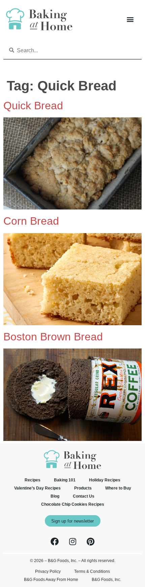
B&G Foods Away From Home (51, 579)
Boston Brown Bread (53, 337)
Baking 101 (65, 480)
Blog (55, 496)
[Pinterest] (90, 541)
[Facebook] (55, 541)
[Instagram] (72, 541)
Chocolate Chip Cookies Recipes (72, 504)
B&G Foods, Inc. (106, 579)
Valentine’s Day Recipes (37, 488)
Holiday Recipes (104, 480)
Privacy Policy (48, 571)
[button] (130, 19)
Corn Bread (31, 221)
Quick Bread (33, 106)
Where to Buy (118, 488)
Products (83, 488)
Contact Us (83, 496)
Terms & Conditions (92, 571)
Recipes (32, 480)
